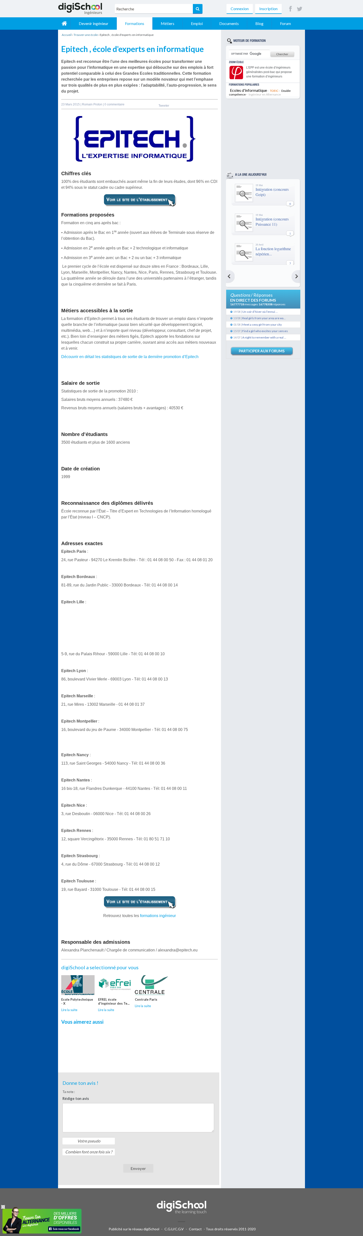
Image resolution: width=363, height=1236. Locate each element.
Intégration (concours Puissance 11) (272, 221)
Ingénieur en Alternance (265, 94)
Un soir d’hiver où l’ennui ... (260, 312)
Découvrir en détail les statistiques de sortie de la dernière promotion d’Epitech (130, 357)
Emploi (197, 23)
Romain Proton (92, 104)
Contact (195, 1229)
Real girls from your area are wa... (264, 318)
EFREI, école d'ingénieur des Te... (114, 1001)
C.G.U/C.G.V (174, 1229)
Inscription (268, 8)
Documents (229, 23)
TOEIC (274, 91)
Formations (134, 23)
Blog (259, 23)
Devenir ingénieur (93, 23)
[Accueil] (64, 23)
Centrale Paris (146, 999)
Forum (285, 23)
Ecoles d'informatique (248, 90)
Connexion (240, 8)
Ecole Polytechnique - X (77, 1001)
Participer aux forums (261, 351)
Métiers (167, 23)
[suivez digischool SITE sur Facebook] (290, 9)
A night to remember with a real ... (264, 337)
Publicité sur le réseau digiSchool (134, 1229)
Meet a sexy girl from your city (262, 324)
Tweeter (164, 105)
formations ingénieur (158, 916)
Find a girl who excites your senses (265, 331)
